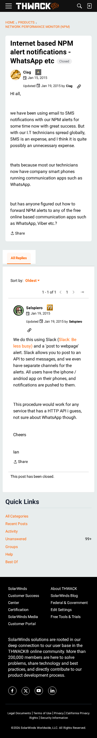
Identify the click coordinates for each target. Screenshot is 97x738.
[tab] (19, 258)
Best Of (11, 562)
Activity (11, 531)
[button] (15, 74)
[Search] (79, 6)
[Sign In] (89, 6)
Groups (11, 547)
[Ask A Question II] (50, 307)
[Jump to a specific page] (82, 292)
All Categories (16, 516)
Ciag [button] (27, 72)
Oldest (31, 280)
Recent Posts (16, 524)
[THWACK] (37, 6)
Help (9, 554)
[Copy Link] (79, 86)
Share (17, 233)
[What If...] (38, 72)
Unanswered (48, 539)
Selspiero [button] (34, 308)
